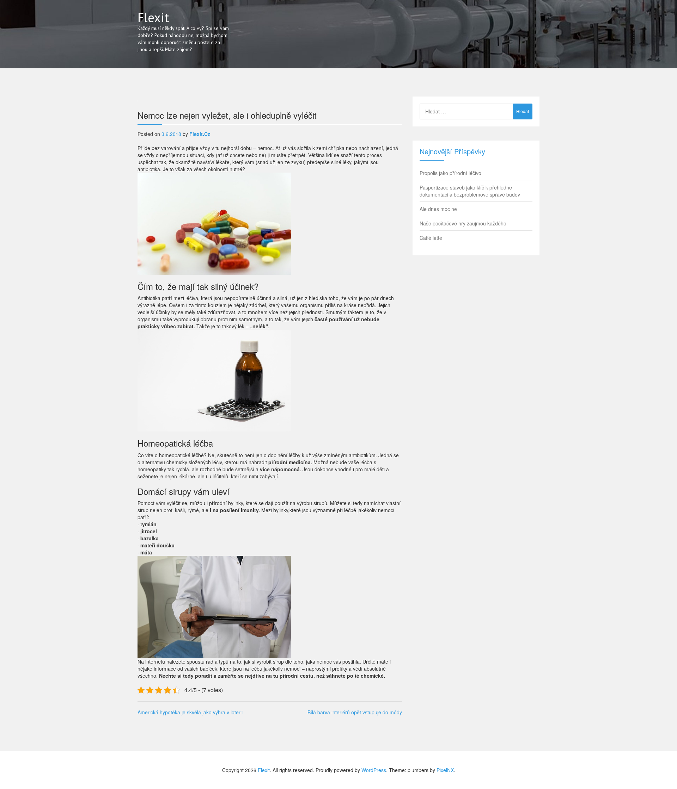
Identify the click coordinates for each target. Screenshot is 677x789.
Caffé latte (431, 237)
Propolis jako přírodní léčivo (450, 172)
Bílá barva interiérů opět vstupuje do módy (354, 712)
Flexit (153, 17)
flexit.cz (199, 133)
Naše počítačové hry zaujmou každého (463, 223)
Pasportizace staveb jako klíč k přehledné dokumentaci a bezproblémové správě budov (470, 191)
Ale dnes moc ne (438, 208)
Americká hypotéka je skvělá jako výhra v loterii (190, 712)
